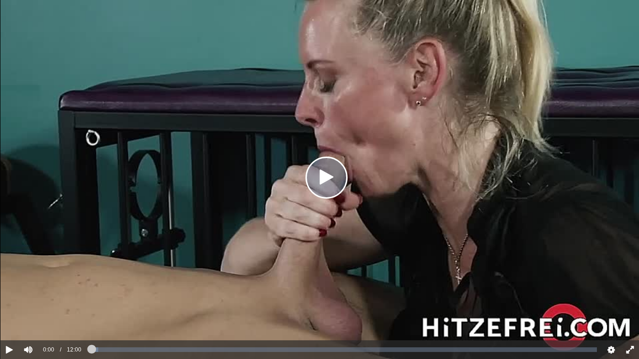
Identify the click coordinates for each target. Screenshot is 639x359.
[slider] (44, 321)
